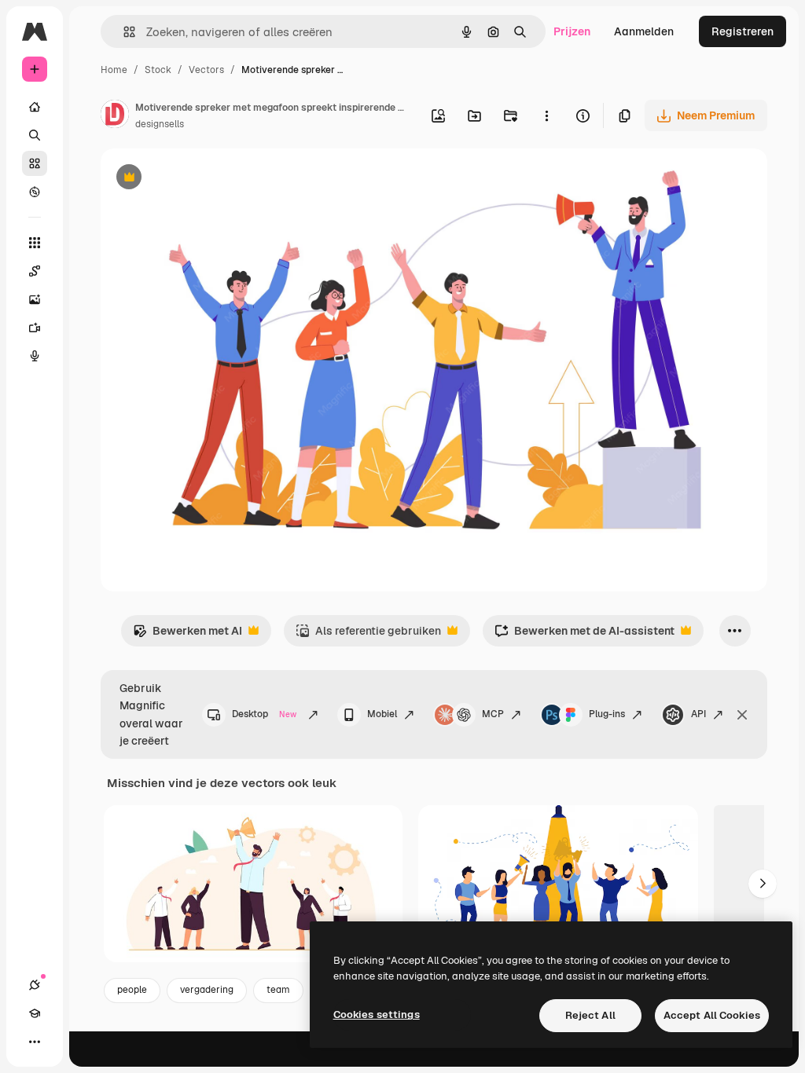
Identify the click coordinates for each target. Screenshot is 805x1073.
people (132, 989)
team (278, 989)
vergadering (206, 989)
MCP (493, 714)
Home (114, 70)
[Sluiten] (742, 715)
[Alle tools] (34, 242)
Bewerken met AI (187, 635)
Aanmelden (644, 31)
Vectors (206, 70)
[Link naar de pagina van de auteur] (115, 116)
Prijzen (571, 31)
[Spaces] (34, 271)
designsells (159, 124)
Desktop (264, 714)
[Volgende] (762, 883)
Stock (158, 70)
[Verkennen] (34, 191)
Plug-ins (607, 714)
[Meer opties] (546, 115)
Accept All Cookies (711, 1015)
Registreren (742, 31)
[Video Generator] (34, 327)
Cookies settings (376, 1014)
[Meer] (34, 1041)
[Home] (34, 106)
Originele (204, 178)
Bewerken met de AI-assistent (584, 635)
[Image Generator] (34, 299)
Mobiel (382, 714)
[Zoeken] (34, 135)
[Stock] (34, 163)
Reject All (590, 1015)
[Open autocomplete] (123, 32)
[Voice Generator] (34, 355)
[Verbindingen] (34, 985)
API (698, 714)
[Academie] (34, 1013)
